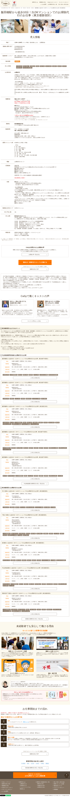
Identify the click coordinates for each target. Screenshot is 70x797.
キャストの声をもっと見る (34, 321)
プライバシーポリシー (59, 787)
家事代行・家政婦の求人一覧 (16, 7)
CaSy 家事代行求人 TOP (5, 7)
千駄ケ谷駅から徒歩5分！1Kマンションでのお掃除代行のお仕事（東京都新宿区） (24, 515)
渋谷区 (37, 763)
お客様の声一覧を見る (34, 254)
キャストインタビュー (63, 2)
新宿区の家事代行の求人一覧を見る (34, 618)
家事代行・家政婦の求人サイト (6, 1)
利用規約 (56, 789)
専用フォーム (26, 721)
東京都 (24, 7)
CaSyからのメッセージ (52, 2)
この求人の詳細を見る (35, 377)
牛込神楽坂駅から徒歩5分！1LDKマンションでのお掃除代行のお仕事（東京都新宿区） (26, 568)
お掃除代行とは (23, 783)
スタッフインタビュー (7, 789)
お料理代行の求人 (41, 787)
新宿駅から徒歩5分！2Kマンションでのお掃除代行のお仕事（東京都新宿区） (23, 543)
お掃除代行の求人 (41, 785)
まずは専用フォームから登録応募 (35, 775)
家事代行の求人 (40, 783)
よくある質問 (43, 4)
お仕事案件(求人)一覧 (52, 4)
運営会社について (58, 785)
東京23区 (28, 7)
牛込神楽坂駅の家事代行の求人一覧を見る (34, 483)
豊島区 (47, 763)
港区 (28, 763)
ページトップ (67, 776)
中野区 (42, 763)
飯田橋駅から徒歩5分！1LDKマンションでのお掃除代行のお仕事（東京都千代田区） (25, 358)
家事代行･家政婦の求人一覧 (43, 782)
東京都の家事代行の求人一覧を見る (34, 767)
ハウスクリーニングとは (25, 787)
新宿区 (32, 7)
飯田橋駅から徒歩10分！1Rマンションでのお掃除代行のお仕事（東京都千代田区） (25, 431)
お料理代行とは (23, 785)
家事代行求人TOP (34, 269)
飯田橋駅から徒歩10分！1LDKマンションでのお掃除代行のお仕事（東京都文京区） (25, 406)
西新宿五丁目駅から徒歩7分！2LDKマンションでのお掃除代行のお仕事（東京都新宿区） (26, 593)
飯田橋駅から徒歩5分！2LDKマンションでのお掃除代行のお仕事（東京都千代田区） (25, 382)
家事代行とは (35, 2)
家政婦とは (22, 788)
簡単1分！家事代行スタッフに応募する (35, 262)
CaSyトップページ (6, 782)
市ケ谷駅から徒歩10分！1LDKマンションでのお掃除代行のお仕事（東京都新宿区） (25, 491)
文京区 (32, 763)
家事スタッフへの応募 (59, 783)
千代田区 (23, 763)
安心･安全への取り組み (63, 4)
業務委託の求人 (42, 2)
